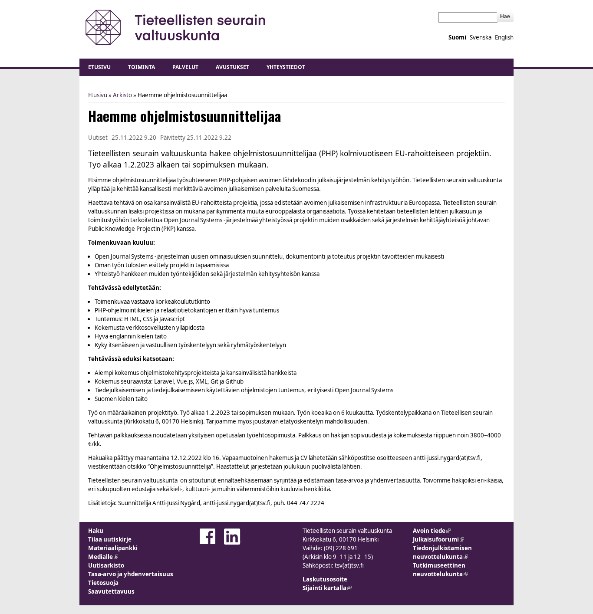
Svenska (480, 37)
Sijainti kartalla (327, 588)
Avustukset (232, 67)
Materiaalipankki (113, 548)
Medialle (103, 557)
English (504, 37)
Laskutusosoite (325, 579)
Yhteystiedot (286, 67)
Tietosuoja (103, 583)
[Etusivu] (176, 27)
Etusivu (99, 67)
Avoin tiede (432, 531)
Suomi (457, 37)
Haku (95, 531)
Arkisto (122, 95)
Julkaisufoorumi (438, 539)
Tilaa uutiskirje (110, 539)
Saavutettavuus (111, 591)
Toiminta (141, 67)
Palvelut (185, 67)
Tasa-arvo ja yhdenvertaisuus (130, 574)
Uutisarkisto (106, 565)
